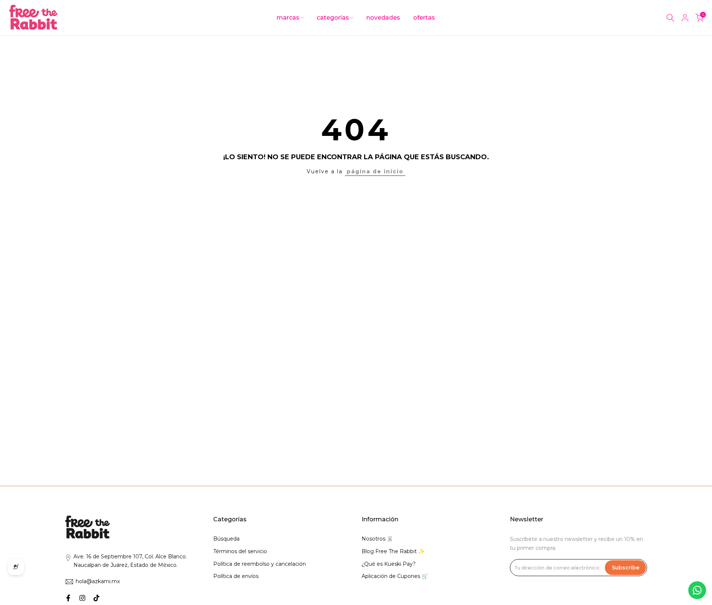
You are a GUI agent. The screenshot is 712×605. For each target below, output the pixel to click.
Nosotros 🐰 (377, 538)
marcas (288, 17)
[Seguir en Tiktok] (96, 598)
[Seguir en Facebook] (68, 598)
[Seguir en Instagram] (82, 598)
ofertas (424, 17)
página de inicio (375, 171)
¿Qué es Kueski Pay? (389, 564)
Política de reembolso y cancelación (259, 564)
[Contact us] (697, 590)
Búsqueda (226, 538)
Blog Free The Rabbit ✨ (393, 551)
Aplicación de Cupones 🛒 (395, 576)
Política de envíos (235, 576)
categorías (333, 17)
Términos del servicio (240, 551)
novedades (383, 17)
